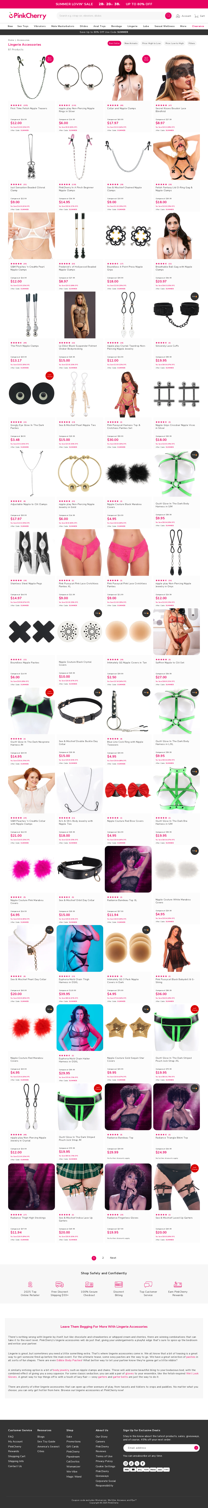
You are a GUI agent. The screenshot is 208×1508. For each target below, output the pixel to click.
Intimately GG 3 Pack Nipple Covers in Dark (123, 981)
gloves (129, 1373)
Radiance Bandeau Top (120, 1137)
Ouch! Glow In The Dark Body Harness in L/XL (172, 743)
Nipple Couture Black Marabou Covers (124, 506)
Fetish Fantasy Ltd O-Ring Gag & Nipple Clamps (174, 189)
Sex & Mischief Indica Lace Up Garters (76, 1219)
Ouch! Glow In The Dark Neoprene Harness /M (30, 743)
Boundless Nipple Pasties (25, 662)
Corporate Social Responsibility (106, 1483)
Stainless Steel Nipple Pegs (26, 583)
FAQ (11, 1436)
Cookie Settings (105, 1466)
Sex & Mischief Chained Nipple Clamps (124, 189)
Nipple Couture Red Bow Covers (125, 821)
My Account (15, 1441)
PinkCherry (73, 1451)
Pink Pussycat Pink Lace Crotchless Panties (127, 585)
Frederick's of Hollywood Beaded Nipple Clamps (77, 268)
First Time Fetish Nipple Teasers (29, 108)
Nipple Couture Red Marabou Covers (27, 1059)
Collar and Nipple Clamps (121, 108)
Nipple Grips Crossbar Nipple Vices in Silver (175, 427)
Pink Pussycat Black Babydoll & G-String (175, 981)
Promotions (73, 1441)
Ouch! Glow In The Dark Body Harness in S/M (172, 505)
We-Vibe (71, 1471)
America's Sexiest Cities (48, 1449)
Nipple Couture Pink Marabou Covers (27, 902)
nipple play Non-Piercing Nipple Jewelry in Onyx (173, 585)
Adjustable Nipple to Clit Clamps (29, 504)
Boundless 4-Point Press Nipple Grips (125, 268)
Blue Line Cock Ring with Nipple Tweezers (125, 743)
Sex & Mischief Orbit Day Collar (77, 900)
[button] (23, 26)
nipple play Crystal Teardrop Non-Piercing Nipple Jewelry (126, 347)
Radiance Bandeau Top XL (122, 900)
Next (113, 1258)
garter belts (120, 1377)
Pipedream (73, 1456)
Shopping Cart (17, 1456)
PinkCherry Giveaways (102, 1474)
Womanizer (73, 1466)
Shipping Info (16, 1461)
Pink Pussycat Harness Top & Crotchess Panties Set (123, 427)
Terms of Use (104, 1456)
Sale (69, 1436)
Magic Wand (74, 1476)
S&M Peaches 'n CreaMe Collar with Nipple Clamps (28, 822)
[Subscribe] (196, 1448)
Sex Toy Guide (46, 1441)
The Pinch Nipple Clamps (25, 346)
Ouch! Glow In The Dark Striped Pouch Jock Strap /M (77, 1139)
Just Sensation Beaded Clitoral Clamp (28, 189)
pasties (190, 1357)
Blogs (41, 1436)
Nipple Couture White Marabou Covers (173, 901)
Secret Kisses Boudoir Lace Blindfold (171, 110)
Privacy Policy (104, 1461)
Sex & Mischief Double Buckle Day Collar (78, 743)
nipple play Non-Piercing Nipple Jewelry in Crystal (28, 1139)
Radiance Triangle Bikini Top (172, 1137)
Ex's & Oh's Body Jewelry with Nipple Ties (76, 822)
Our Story (102, 1436)
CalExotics (73, 1461)
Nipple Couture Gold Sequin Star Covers (125, 1059)
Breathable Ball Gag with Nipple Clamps (174, 268)
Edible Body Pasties (69, 1360)
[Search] (168, 16)
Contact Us (15, 1466)
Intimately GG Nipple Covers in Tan (127, 662)
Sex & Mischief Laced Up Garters (174, 1217)
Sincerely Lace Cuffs (167, 346)
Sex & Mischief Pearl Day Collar (28, 979)
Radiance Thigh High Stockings (28, 1217)
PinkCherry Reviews (102, 1449)
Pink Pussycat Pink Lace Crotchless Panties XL (78, 585)
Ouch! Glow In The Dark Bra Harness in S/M (172, 822)
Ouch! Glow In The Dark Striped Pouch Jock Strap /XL (174, 1059)
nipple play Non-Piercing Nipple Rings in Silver (77, 110)
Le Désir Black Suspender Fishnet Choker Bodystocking (78, 347)
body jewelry (61, 1370)
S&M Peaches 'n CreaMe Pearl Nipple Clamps (28, 268)
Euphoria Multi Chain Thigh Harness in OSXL (74, 981)
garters (102, 1377)
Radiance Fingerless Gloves (122, 1217)
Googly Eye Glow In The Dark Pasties (27, 427)
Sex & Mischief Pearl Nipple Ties (77, 425)
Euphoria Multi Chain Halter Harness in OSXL (74, 1060)
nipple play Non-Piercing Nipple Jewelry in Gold (77, 506)
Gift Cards (72, 1446)
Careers (100, 1441)
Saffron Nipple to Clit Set (170, 662)
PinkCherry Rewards (14, 1449)
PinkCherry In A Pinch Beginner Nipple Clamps (76, 189)
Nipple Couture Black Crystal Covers (75, 663)
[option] (104, 32)
